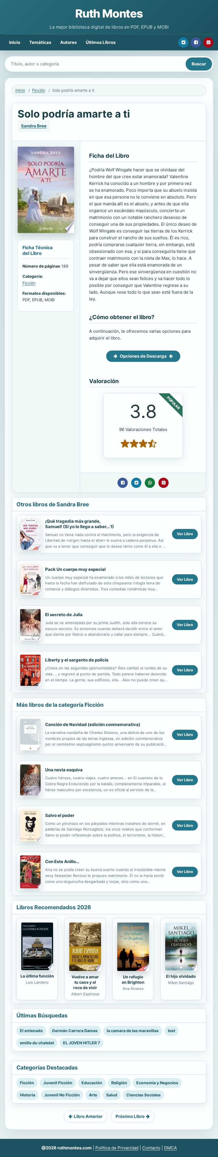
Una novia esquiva (64, 769)
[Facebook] (196, 42)
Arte (93, 1094)
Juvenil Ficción (57, 1082)
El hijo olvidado (181, 976)
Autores (68, 42)
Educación (91, 1082)
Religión (119, 1082)
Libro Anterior (88, 1116)
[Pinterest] (208, 42)
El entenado (31, 1030)
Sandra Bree (34, 126)
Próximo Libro (130, 1116)
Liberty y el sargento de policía (76, 660)
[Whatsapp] (150, 483)
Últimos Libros (101, 42)
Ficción (38, 90)
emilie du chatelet (37, 1042)
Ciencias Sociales (143, 1094)
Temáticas (40, 42)
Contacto (151, 1147)
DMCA (170, 1147)
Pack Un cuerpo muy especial (75, 569)
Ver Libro (185, 533)
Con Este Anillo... (62, 861)
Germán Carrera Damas (75, 1030)
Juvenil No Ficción (62, 1094)
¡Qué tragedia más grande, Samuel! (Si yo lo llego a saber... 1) (79, 523)
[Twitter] (183, 42)
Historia (27, 1094)
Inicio (14, 42)
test (171, 1030)
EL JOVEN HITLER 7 (81, 1042)
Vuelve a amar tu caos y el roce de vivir (85, 982)
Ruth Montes (109, 13)
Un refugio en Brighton (133, 979)
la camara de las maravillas (133, 1030)
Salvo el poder (59, 815)
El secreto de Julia (64, 614)
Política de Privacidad (117, 1147)
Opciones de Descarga (143, 356)
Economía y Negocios (157, 1082)
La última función (37, 976)
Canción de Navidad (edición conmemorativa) (92, 724)
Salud (111, 1094)
